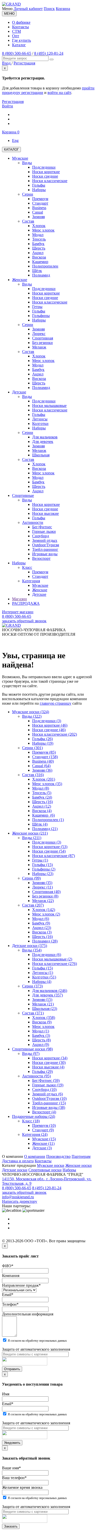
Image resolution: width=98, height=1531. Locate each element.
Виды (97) (30, 1053)
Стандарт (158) (45, 757)
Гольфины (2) (43, 869)
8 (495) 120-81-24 (48, 53)
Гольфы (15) (42, 865)
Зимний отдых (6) (47, 1094)
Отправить (12, 1369)
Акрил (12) (41, 806)
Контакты (20, 27)
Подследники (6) (46, 954)
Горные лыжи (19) (47, 1085)
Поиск (49, 8)
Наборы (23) (42, 874)
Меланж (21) (43, 1004)
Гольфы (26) (42, 739)
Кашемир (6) (43, 815)
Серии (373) (32, 986)
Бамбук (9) (41, 923)
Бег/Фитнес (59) (46, 1080)
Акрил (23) (41, 927)
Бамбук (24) (42, 797)
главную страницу (55, 703)
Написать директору (19, 1201)
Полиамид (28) (45, 941)
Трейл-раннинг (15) (49, 1103)
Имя (5, 1394)
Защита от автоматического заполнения (36, 1349)
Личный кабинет (28, 8)
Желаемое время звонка (22, 1487)
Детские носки (14, 1170)
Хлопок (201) (43, 779)
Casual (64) (41, 766)
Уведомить (12, 1443)
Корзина (63, 8)
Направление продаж (21, 1285)
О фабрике (21, 22)
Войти (7, 106)
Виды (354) (31, 950)
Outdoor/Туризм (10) (49, 1098)
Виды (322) (31, 716)
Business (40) (43, 761)
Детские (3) (42, 1148)
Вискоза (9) (42, 1022)
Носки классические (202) (54, 734)
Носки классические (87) (53, 856)
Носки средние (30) (49, 1062)
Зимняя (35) (42, 883)
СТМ (16, 31)
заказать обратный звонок (24, 621)
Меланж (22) (43, 901)
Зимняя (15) (42, 999)
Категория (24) (34, 1134)
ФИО (7, 1266)
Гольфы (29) (42, 1071)
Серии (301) (32, 748)
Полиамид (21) (45, 829)
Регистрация (13, 101)
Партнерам (81, 1156)
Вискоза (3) (42, 932)
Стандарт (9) (43, 1130)
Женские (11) (43, 1143)
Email (7, 1294)
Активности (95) (36, 1076)
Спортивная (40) (46, 892)
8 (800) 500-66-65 (16, 53)
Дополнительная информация (27, 1314)
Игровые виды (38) (48, 1107)
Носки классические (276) (54, 963)
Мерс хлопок (43, 1026)
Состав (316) (33, 775)
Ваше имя (11, 1468)
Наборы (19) (42, 743)
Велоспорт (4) (44, 1112)
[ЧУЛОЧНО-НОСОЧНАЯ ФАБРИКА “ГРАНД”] (11, 4)
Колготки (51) (44, 977)
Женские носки (78, 1165)
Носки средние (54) (49, 851)
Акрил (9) (40, 1044)
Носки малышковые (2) (52, 959)
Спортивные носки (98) (32, 1049)
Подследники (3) (46, 721)
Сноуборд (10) (44, 1089)
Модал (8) (40, 788)
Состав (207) (33, 905)
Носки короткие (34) (49, 1058)
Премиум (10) (44, 1125)
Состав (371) (33, 1013)
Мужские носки (50, 1165)
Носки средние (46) (49, 730)
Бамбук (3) (41, 1035)
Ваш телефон (14, 1478)
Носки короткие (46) (49, 725)
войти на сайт (59, 92)
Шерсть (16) (42, 802)
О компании (34, 1156)
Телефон (10, 1304)
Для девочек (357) (47, 995)
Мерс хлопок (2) (46, 914)
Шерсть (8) (41, 1040)
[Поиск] (52, 59)
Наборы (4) (41, 981)
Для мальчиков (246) (49, 990)
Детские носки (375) (29, 945)
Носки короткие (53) (49, 847)
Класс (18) (31, 1121)
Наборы (69, 1170)
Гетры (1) (40, 860)
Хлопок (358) (43, 1017)
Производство (58, 1156)
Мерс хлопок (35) (47, 784)
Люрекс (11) (42, 887)
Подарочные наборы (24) (33, 1116)
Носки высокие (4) (48, 1067)
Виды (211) (31, 838)
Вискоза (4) (42, 811)
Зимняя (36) (42, 770)
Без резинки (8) (45, 896)
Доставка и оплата (18, 1161)
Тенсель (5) (41, 793)
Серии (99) (31, 878)
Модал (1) (40, 1031)
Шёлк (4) (39, 824)
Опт (15, 36)
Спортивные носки (45, 1170)
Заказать (11, 1526)
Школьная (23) (44, 1008)
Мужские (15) (44, 1139)
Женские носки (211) (30, 833)
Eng (15, 140)
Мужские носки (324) (30, 712)
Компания (10, 1275)
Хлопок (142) (43, 910)
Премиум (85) (44, 752)
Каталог (19, 45)
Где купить (21, 40)
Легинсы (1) (42, 972)
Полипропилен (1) (48, 820)
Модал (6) (40, 919)
